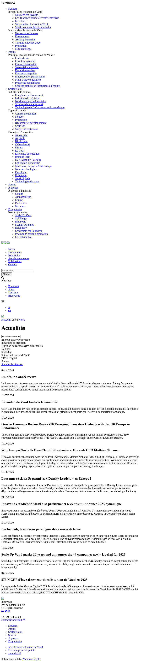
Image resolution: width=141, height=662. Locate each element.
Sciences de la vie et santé (29, 104)
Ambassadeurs (23, 196)
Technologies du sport (27, 181)
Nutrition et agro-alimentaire (30, 101)
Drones (19, 147)
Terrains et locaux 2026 (28, 42)
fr (9, 307)
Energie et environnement (29, 95)
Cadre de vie (22, 58)
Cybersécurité (22, 144)
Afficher (6, 274)
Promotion (20, 45)
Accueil (5, 319)
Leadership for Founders (28, 230)
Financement (22, 36)
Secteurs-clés (15, 88)
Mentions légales (32, 659)
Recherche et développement (30, 122)
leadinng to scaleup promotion (31, 233)
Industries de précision (27, 98)
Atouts (11, 51)
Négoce (19, 116)
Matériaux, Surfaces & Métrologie (33, 166)
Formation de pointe (26, 73)
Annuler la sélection (12, 364)
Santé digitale (22, 178)
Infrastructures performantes (30, 76)
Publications (14, 261)
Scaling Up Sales (24, 224)
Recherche (7, 2)
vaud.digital (14, 653)
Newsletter (14, 255)
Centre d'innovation (25, 64)
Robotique (20, 175)
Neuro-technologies (25, 169)
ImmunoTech (22, 156)
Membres (20, 206)
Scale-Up (20, 125)
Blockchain (21, 141)
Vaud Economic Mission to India (33, 27)
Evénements (14, 252)
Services (12, 8)
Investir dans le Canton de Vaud (25, 647)
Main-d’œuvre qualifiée (28, 79)
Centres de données (25, 113)
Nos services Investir (26, 14)
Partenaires (21, 203)
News (11, 249)
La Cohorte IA (23, 237)
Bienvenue (14, 295)
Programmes (15, 209)
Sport (11, 289)
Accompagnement (25, 39)
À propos (13, 187)
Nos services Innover (26, 33)
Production (21, 119)
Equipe (19, 199)
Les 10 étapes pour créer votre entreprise (37, 17)
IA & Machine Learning (28, 159)
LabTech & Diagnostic (27, 162)
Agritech (20, 138)
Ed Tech (19, 150)
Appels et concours (18, 258)
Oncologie (20, 172)
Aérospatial (21, 135)
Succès (12, 184)
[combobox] (17, 270)
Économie (13, 286)
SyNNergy (21, 218)
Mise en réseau (23, 48)
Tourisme (13, 292)
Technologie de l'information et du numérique (39, 107)
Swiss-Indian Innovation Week (31, 24)
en (9, 310)
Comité (19, 193)
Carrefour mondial (25, 61)
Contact (12, 264)
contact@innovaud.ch (13, 619)
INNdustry (21, 227)
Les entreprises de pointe (21, 650)
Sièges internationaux (26, 129)
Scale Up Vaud (23, 215)
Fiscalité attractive (25, 70)
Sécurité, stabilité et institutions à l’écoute (37, 85)
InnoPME (20, 221)
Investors (20, 21)
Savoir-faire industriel (27, 67)
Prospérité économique (27, 82)
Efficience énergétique (27, 153)
